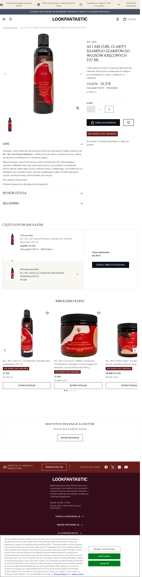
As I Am (92, 41)
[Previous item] (5, 350)
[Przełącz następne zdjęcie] (81, 74)
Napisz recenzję (70, 438)
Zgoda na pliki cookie (60, 503)
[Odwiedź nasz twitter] (112, 467)
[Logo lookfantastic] (70, 19)
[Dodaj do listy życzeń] (128, 122)
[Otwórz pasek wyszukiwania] (10, 19)
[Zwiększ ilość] (109, 109)
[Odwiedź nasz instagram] (119, 467)
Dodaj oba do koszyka (111, 264)
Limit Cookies (104, 556)
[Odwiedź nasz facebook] (106, 467)
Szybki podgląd (27, 385)
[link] (117, 19)
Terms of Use (77, 574)
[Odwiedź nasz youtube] (126, 467)
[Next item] (135, 350)
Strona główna (10, 27)
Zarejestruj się (54, 467)
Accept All (104, 563)
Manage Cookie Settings (104, 549)
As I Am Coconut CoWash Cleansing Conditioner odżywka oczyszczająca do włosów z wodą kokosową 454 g (75, 364)
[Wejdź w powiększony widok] (77, 108)
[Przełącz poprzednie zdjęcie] (5, 74)
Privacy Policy (60, 574)
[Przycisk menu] (3, 19)
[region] (70, 556)
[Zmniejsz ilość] (91, 109)
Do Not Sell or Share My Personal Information (65, 507)
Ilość (90, 103)
